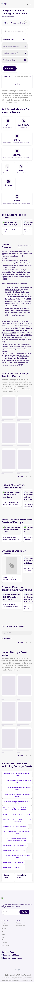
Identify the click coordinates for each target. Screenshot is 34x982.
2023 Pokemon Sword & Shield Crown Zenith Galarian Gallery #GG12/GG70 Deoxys (18, 299)
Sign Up (24, 912)
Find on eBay (9, 68)
